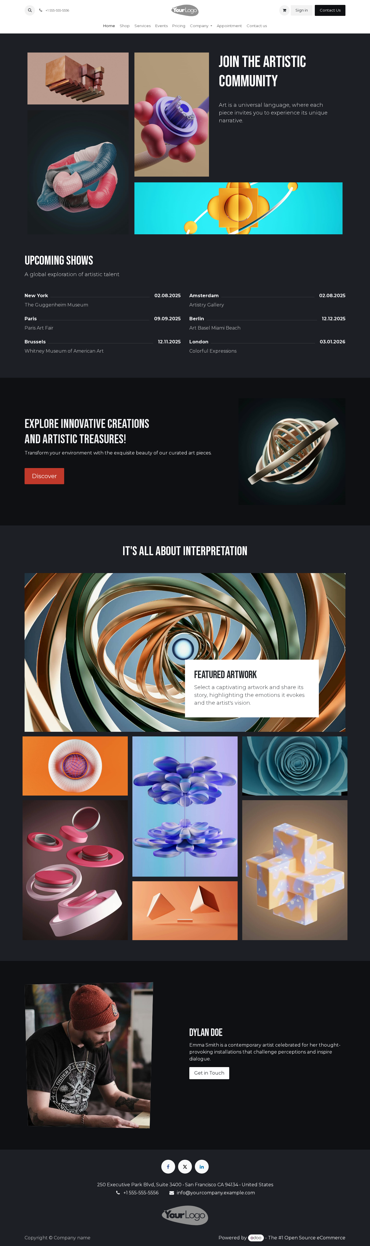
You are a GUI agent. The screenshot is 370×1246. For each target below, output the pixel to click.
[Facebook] (168, 1167)
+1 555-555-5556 (140, 1193)
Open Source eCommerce (314, 1238)
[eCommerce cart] (284, 10)
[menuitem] (109, 26)
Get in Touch (209, 1073)
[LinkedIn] (202, 1167)
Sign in (301, 10)
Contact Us (330, 10)
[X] (185, 1167)
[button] (30, 10)
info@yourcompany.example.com (216, 1193)
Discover (44, 476)
